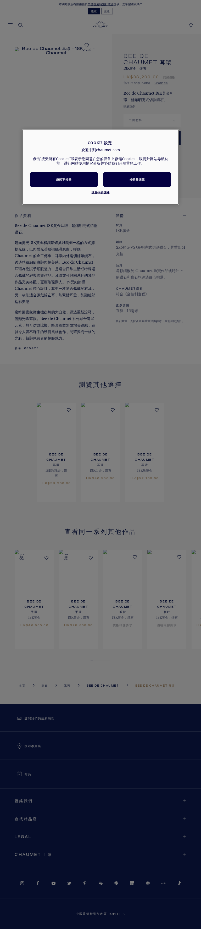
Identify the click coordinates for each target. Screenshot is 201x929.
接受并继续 (137, 179)
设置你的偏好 (100, 192)
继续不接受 (63, 179)
